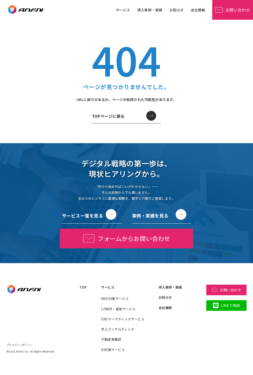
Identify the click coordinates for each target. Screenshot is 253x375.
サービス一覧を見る (82, 215)
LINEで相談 (230, 305)
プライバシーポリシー (19, 345)
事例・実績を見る (150, 215)
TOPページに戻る (108, 116)
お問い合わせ (238, 10)
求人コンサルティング (117, 329)
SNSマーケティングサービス (122, 319)
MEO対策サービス (115, 298)
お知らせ (176, 9)
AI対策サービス (113, 349)
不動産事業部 (111, 339)
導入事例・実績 (149, 9)
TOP (83, 287)
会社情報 (198, 9)
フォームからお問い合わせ (134, 238)
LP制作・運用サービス (118, 309)
